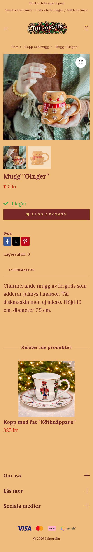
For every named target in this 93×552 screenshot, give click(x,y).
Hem (14, 47)
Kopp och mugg (37, 47)
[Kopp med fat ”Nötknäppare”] (46, 389)
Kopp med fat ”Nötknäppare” (39, 422)
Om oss (12, 475)
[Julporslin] (47, 27)
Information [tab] (22, 270)
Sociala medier (22, 506)
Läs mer (13, 491)
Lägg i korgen (49, 214)
